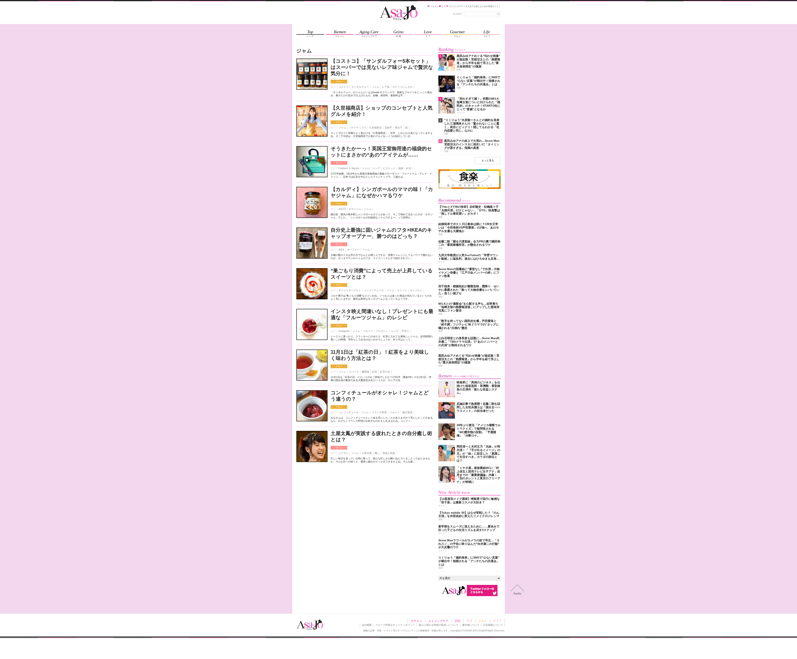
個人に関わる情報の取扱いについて (438, 625)
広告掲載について (493, 625)
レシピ (395, 331)
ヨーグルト (416, 290)
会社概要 (367, 625)
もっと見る (488, 160)
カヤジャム (355, 209)
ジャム (375, 87)
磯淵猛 (365, 371)
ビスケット (389, 168)
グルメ (339, 81)
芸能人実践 (389, 453)
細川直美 (407, 412)
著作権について (470, 625)
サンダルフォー (360, 87)
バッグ (376, 168)
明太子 (398, 127)
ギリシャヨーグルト (350, 290)
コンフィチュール (374, 290)
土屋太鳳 (367, 453)
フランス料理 (379, 412)
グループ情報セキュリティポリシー (395, 625)
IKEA (341, 249)
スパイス (354, 371)
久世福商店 (375, 127)
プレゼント (382, 331)
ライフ (339, 163)
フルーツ (368, 331)
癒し (377, 453)
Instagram (344, 331)
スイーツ (402, 290)
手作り (405, 331)
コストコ (343, 87)
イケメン (416, 620)
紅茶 (408, 168)
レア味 (386, 87)
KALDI (342, 209)
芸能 (457, 620)
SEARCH (457, 14)
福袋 (400, 168)
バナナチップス (357, 127)
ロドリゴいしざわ (402, 87)
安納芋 (388, 127)
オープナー (353, 249)
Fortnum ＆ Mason (349, 168)
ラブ (469, 620)
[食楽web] (469, 188)
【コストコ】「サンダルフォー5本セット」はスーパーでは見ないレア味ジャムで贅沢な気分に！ (382, 67)
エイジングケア (438, 620)
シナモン (343, 453)
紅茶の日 (385, 371)
